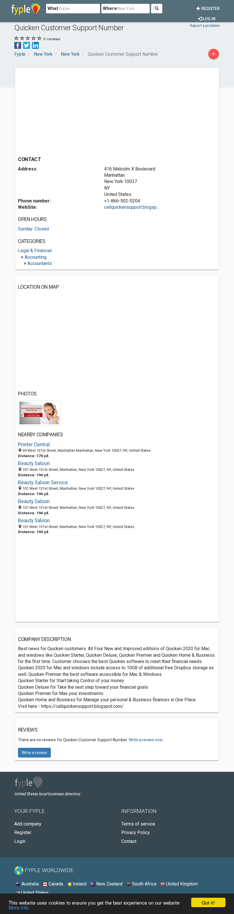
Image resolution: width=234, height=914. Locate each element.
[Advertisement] (66, 110)
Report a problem (205, 25)
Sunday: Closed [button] (33, 229)
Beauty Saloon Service (43, 482)
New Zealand (108, 884)
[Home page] (26, 8)
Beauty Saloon (34, 463)
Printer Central (34, 444)
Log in (208, 19)
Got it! (208, 902)
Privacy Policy (135, 832)
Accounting (36, 257)
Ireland (79, 884)
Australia (29, 884)
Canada (55, 884)
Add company (27, 824)
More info (19, 907)
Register (210, 8)
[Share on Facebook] (17, 45)
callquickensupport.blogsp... (131, 207)
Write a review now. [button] (146, 740)
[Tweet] (26, 45)
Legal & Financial (35, 250)
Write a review (34, 752)
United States (34, 892)
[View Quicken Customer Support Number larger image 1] (39, 412)
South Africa (143, 884)
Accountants (39, 263)
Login (19, 841)
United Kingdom (181, 884)
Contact (128, 841)
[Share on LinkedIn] (35, 45)
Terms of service (138, 824)
